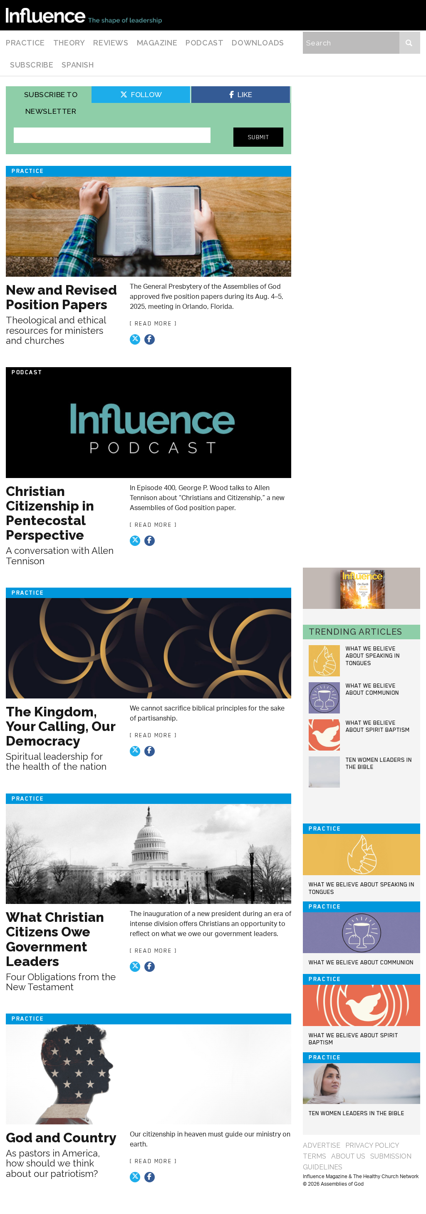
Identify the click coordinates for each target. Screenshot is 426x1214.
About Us (348, 1156)
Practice (25, 42)
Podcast (204, 42)
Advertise (321, 1145)
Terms (314, 1156)
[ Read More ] (153, 323)
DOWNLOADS (258, 42)
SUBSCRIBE (31, 64)
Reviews (110, 42)
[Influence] (84, 15)
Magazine (157, 42)
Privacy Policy (372, 1145)
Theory (69, 42)
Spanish (78, 64)
